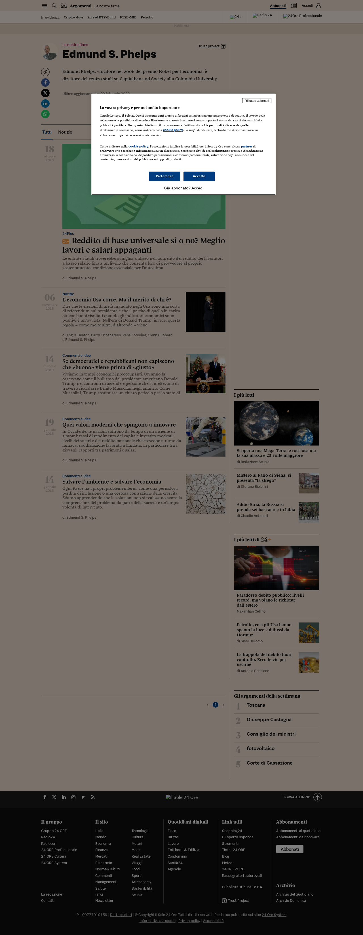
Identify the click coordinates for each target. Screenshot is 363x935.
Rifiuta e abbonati (257, 100)
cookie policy (173, 130)
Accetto (199, 176)
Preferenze (165, 176)
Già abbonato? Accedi (183, 188)
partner (246, 146)
